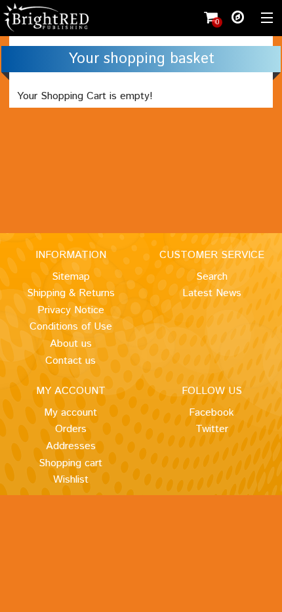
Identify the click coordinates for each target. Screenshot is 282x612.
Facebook (211, 412)
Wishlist (71, 479)
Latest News (211, 293)
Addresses (71, 446)
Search (212, 276)
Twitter (211, 429)
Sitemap (71, 276)
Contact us (70, 360)
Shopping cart (70, 463)
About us (71, 343)
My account (70, 412)
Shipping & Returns (71, 293)
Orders (71, 429)
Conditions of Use (71, 326)
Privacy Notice (70, 310)
